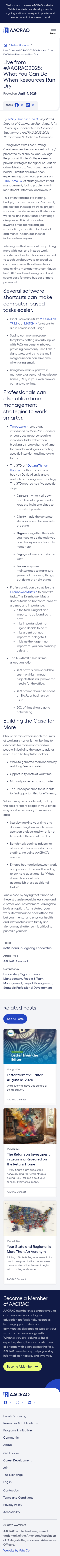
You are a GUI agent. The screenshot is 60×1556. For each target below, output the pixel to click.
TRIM (14, 323)
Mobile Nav (53, 30)
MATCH (30, 323)
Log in (7, 1482)
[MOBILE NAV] (53, 30)
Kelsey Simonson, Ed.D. (22, 119)
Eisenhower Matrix (23, 592)
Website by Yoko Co (16, 1550)
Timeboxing (19, 426)
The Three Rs (13, 181)
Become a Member (19, 1366)
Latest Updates (20, 45)
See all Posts (15, 1019)
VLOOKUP (48, 319)
